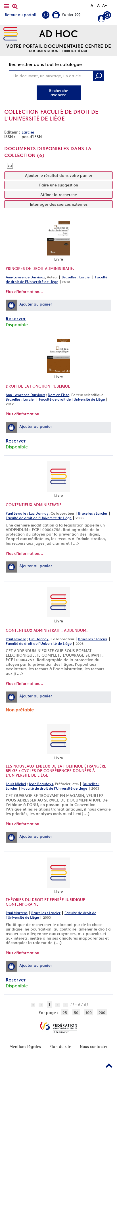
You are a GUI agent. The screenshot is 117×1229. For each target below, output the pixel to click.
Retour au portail (20, 14)
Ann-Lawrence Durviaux (25, 277)
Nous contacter (94, 1046)
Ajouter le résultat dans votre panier (58, 175)
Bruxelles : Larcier (76, 277)
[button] (11, 305)
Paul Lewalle (16, 513)
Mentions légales (25, 1046)
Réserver (16, 318)
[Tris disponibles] (10, 165)
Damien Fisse (58, 395)
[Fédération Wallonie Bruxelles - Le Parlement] (58, 1027)
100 (88, 1012)
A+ (104, 5)
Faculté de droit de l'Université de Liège (56, 279)
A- (93, 5)
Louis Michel (16, 784)
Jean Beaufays (41, 784)
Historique (107, 16)
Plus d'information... (24, 291)
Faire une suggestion (58, 185)
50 (76, 1012)
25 (64, 1012)
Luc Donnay (39, 513)
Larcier (28, 132)
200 (102, 1012)
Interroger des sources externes (58, 204)
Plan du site (60, 1046)
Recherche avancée (58, 92)
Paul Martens (17, 913)
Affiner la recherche (58, 194)
